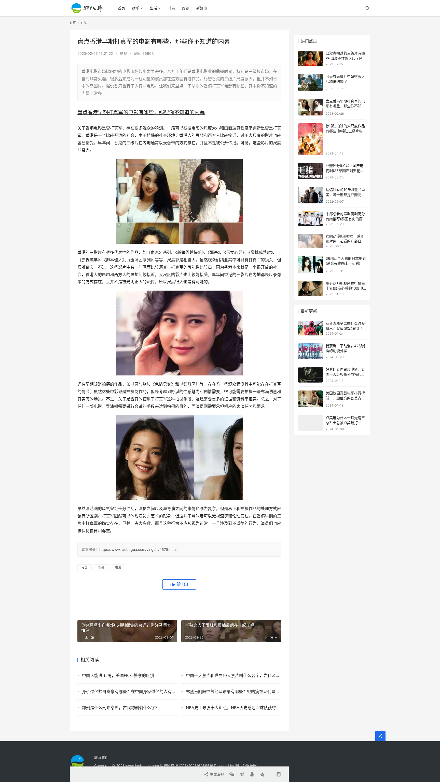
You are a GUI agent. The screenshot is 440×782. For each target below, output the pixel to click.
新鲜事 (201, 8)
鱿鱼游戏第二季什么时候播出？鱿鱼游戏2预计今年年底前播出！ (345, 328)
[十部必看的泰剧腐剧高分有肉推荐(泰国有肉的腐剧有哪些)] (310, 218)
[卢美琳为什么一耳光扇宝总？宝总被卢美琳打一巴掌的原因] (310, 423)
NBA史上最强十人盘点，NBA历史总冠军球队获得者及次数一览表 (233, 707)
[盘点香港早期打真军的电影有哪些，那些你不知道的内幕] (310, 107)
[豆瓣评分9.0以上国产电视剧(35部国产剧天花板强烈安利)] (310, 171)
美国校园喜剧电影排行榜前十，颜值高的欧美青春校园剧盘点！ (345, 398)
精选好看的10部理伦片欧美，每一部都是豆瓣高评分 (345, 194)
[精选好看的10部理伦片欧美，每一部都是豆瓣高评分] (310, 195)
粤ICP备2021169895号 (194, 765)
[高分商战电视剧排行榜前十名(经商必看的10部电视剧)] (310, 288)
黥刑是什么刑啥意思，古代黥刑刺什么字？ (120, 707)
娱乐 (135, 8)
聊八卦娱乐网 (246, 765)
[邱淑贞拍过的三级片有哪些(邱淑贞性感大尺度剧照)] (310, 58)
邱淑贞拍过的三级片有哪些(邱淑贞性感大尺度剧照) (345, 58)
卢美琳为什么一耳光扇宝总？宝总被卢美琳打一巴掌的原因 (345, 422)
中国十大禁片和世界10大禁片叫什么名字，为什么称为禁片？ (233, 675)
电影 (84, 567)
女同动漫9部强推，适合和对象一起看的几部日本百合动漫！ (345, 241)
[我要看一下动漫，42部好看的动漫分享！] (310, 351)
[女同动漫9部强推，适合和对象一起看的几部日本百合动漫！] (310, 241)
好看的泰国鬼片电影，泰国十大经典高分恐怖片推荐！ (345, 374)
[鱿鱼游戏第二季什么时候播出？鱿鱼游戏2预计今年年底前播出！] (310, 328)
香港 (118, 567)
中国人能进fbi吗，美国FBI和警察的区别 (118, 675)
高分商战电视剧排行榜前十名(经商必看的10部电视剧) (345, 288)
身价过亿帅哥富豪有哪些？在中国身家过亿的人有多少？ (129, 691)
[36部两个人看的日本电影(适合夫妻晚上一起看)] (310, 264)
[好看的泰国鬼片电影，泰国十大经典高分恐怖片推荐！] (310, 375)
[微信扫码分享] (231, 774)
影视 (185, 8)
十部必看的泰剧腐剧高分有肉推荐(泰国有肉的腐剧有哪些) (346, 219)
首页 (121, 8)
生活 (153, 8)
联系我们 (101, 757)
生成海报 (216, 774)
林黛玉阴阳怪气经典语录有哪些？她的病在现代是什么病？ (233, 691)
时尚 (171, 8)
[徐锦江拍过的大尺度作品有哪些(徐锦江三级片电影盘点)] (310, 139)
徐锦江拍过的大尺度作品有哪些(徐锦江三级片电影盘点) (346, 131)
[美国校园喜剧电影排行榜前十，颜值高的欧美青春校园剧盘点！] (310, 398)
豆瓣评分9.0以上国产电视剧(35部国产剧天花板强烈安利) (345, 170)
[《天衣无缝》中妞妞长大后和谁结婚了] (310, 82)
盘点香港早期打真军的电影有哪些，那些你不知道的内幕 (345, 106)
